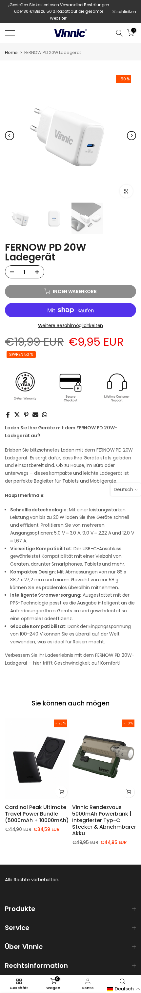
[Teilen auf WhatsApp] (45, 415)
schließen (125, 12)
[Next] (131, 135)
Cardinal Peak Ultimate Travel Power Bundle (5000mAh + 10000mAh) (37, 813)
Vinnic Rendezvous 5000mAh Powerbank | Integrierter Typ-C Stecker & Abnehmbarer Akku (104, 820)
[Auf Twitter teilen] (17, 415)
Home (11, 52)
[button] (123, 989)
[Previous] (9, 135)
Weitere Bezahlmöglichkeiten (70, 325)
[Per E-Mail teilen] (35, 415)
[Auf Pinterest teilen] (26, 415)
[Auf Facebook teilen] (8, 415)
